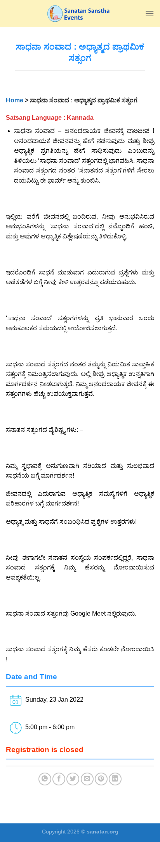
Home (14, 100)
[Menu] (149, 13)
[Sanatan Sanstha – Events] (80, 13)
